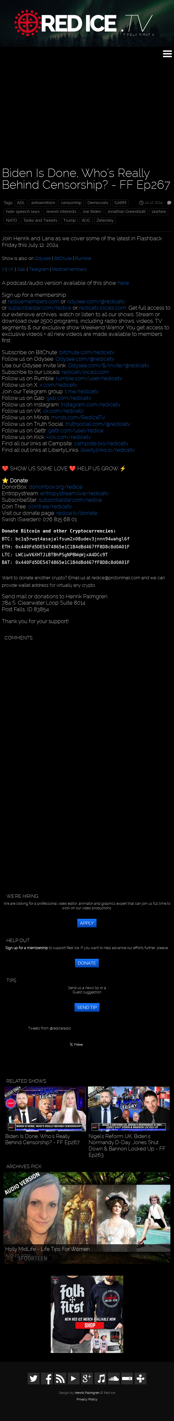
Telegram (39, 269)
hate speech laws (23, 211)
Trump (69, 220)
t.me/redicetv (82, 391)
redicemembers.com (33, 301)
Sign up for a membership (26, 948)
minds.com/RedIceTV (78, 417)
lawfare (159, 211)
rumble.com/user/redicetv (89, 378)
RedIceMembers (69, 269)
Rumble (83, 258)
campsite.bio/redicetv (101, 443)
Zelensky (105, 220)
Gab (21, 269)
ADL (21, 202)
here (123, 283)
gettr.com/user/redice (76, 430)
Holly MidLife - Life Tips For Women (47, 1249)
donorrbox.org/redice (55, 486)
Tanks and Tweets (40, 220)
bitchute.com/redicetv (87, 352)
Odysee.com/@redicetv (85, 359)
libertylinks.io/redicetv (107, 450)
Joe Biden (91, 211)
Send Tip (87, 1007)
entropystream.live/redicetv (74, 493)
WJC (86, 220)
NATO (11, 220)
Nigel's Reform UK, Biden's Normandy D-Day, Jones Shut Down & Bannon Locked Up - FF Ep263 (127, 1145)
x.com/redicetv (58, 385)
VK (11, 269)
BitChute (63, 258)
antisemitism (43, 202)
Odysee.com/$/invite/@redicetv (108, 365)
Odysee (43, 258)
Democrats (97, 202)
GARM (120, 202)
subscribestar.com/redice (39, 307)
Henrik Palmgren (87, 1393)
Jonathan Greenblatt (126, 211)
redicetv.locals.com (102, 307)
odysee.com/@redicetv (96, 301)
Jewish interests (61, 211)
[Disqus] (86, 699)
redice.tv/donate (76, 513)
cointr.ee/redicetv (50, 506)
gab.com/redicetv (68, 398)
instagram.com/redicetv (91, 404)
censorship (71, 202)
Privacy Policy (87, 1399)
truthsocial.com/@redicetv (97, 424)
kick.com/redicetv (68, 437)
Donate (87, 963)
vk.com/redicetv (63, 411)
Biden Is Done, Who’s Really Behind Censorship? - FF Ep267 (42, 1139)
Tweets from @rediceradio (49, 1028)
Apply (87, 923)
